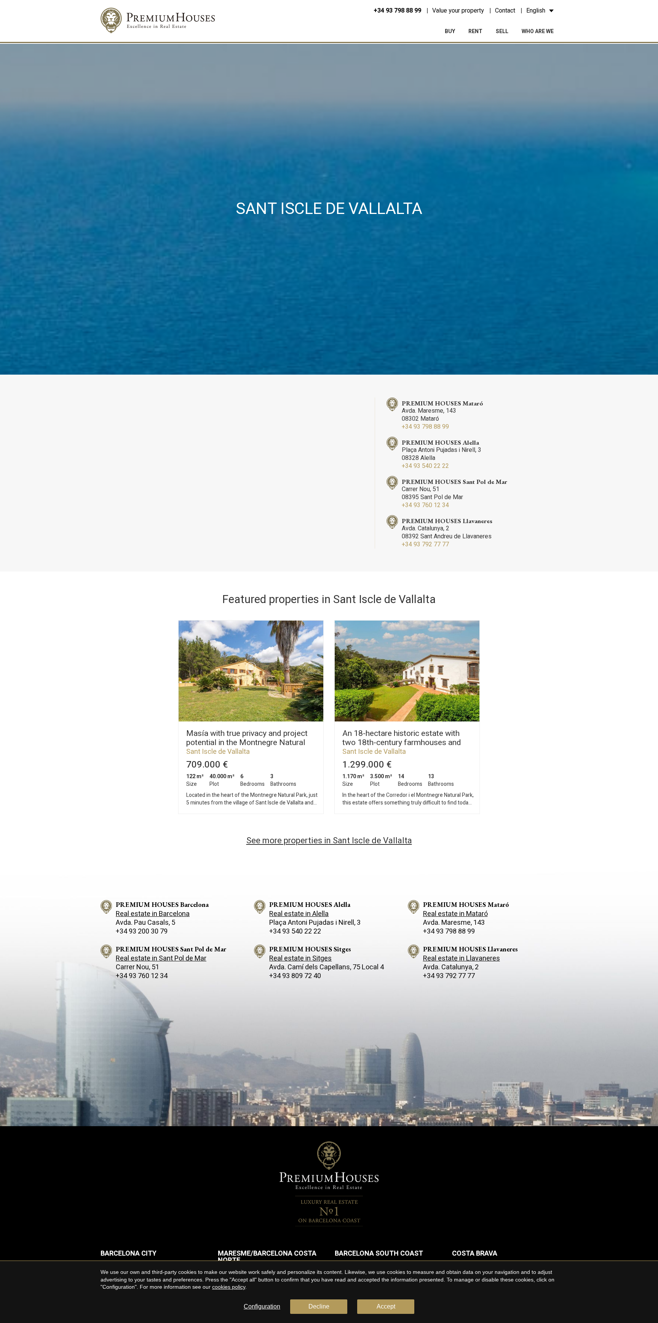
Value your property (458, 10)
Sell (502, 31)
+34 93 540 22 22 (425, 466)
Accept (386, 1306)
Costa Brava (474, 1253)
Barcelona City (129, 1253)
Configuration (262, 1306)
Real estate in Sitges (300, 958)
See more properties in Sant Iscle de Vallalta (329, 841)
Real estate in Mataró (455, 914)
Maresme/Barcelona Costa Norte (267, 1257)
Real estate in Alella (299, 914)
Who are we (538, 31)
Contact (505, 10)
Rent (475, 31)
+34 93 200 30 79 (142, 931)
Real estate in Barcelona (153, 914)
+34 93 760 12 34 (425, 505)
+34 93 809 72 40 (295, 976)
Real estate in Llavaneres (461, 958)
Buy (450, 31)
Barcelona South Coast (379, 1253)
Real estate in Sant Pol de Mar (161, 958)
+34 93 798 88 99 (397, 10)
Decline (318, 1306)
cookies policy (228, 1287)
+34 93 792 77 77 (425, 544)
